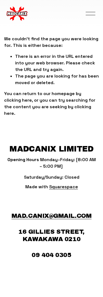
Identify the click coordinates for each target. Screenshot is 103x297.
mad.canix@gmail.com (51, 215)
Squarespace (63, 187)
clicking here (18, 100)
